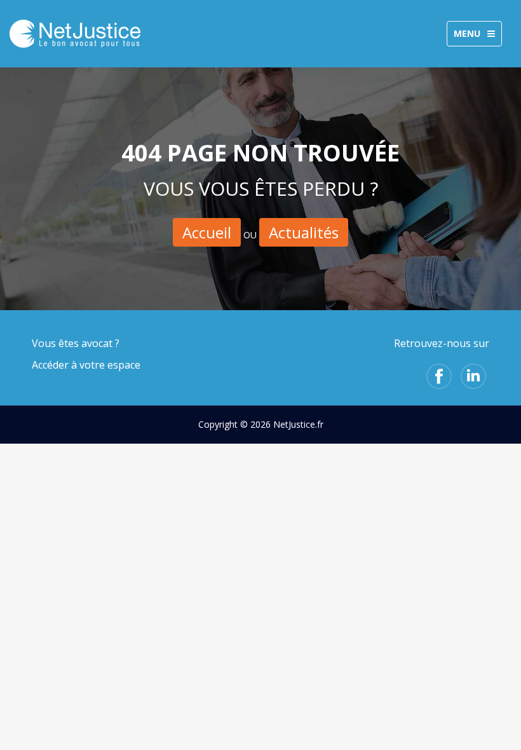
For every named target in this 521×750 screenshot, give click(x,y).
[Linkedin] (473, 376)
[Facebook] (439, 376)
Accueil (206, 232)
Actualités (304, 232)
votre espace (109, 365)
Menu (477, 36)
